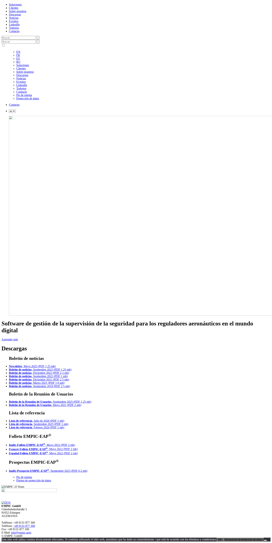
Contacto (14, 31)
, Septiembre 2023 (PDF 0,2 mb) (48, 470)
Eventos (13, 21)
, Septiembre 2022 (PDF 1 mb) (38, 376)
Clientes (13, 7)
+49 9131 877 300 (24, 525)
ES (18, 58)
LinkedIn (14, 24)
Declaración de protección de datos (243, 539)
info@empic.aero (21, 532)
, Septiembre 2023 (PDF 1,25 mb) (40, 369)
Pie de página (24, 95)
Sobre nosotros (17, 11)
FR (18, 55)
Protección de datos (27, 98)
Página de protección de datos (33, 480)
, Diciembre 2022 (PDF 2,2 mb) (39, 372)
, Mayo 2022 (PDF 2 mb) (42, 445)
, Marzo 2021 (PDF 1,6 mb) (36, 382)
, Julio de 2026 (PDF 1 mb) (36, 420)
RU (18, 61)
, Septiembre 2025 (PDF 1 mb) (38, 424)
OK (220, 539)
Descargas (15, 14)
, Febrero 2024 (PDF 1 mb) (36, 427)
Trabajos (14, 27)
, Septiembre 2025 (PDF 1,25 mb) (50, 401)
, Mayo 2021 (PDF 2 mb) (45, 405)
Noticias (14, 17)
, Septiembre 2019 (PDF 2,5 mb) (39, 386)
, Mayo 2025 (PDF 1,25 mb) (32, 366)
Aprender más (9, 339)
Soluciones (15, 4)
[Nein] (265, 540)
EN (18, 51)
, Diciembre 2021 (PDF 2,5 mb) (39, 379)
